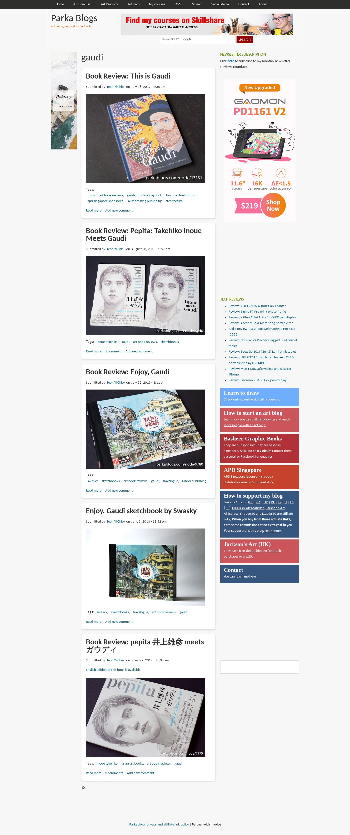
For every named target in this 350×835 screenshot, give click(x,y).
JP (227, 508)
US (251, 502)
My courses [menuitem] (157, 4)
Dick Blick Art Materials (248, 508)
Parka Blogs (74, 19)
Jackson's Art (275, 508)
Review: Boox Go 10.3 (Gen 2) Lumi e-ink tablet (262, 352)
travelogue (170, 481)
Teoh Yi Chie (115, 87)
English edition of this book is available (113, 670)
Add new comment (119, 210)
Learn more (273, 531)
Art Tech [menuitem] (134, 4)
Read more (93, 210)
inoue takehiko (107, 342)
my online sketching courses (259, 399)
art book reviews (111, 195)
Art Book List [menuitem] (82, 4)
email (232, 457)
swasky (92, 481)
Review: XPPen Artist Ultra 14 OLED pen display (262, 317)
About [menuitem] (263, 4)
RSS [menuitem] (178, 4)
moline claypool (150, 195)
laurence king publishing (144, 201)
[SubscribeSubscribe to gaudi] (83, 787)
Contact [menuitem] (243, 4)
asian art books (132, 764)
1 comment (113, 351)
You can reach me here (240, 576)
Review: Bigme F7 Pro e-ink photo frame (257, 312)
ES (292, 502)
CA (258, 502)
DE (273, 502)
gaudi (131, 195)
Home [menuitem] (60, 4)
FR (279, 502)
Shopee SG (247, 514)
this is (91, 195)
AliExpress (231, 514)
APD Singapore (234, 477)
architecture (174, 201)
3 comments (114, 773)
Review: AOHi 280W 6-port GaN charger (257, 306)
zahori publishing (194, 481)
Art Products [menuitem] (109, 4)
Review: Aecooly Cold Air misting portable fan (261, 323)
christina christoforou (180, 195)
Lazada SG (269, 514)
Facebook (248, 457)
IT (286, 502)
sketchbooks (170, 342)
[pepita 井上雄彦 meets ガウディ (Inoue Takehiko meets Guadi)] (145, 717)
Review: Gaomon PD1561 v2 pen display (257, 380)
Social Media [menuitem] (220, 4)
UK (266, 502)
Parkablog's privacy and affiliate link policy (159, 824)
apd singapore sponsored (105, 201)
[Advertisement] (256, 256)
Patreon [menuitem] (196, 4)
